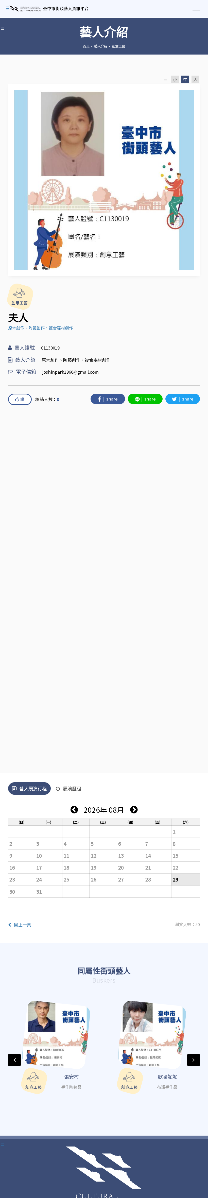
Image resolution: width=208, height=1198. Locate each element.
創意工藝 (118, 45)
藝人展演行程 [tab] (33, 788)
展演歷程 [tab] (72, 788)
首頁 (86, 45)
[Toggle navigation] (196, 8)
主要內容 (15, 7)
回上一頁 (22, 925)
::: (2, 27)
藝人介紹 (100, 45)
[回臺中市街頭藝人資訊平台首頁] (49, 8)
